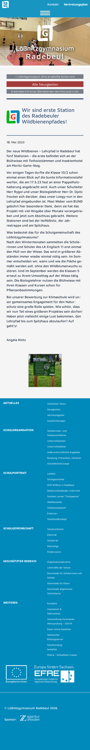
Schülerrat (52, 540)
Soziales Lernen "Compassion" (63, 496)
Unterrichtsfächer (56, 446)
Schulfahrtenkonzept (58, 463)
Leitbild (51, 473)
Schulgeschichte (55, 479)
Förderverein (54, 551)
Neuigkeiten (53, 409)
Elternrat (52, 534)
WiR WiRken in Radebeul (60, 484)
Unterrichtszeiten (56, 440)
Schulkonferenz (55, 529)
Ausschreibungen (56, 420)
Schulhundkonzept (57, 519)
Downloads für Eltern (58, 583)
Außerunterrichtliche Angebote (63, 452)
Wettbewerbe (54, 502)
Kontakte (52, 603)
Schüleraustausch (56, 507)
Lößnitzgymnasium (45, 52)
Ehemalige (53, 546)
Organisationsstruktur (59, 561)
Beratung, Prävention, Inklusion (64, 457)
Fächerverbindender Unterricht (63, 490)
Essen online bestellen (59, 629)
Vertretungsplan (76, 4)
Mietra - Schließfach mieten (62, 654)
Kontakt (53, 4)
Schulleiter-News (56, 403)
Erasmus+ (52, 513)
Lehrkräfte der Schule (58, 567)
